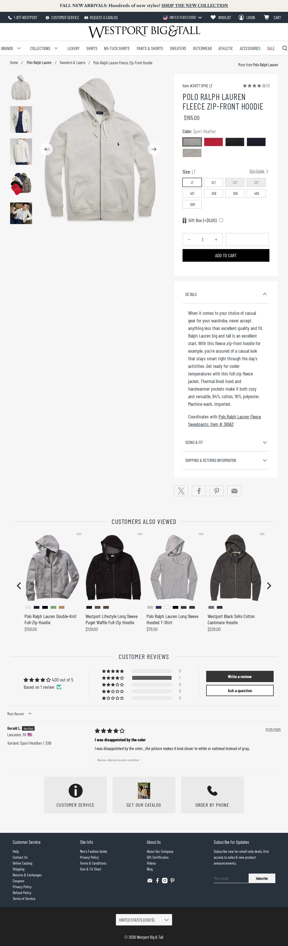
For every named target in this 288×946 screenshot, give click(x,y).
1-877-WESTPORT (25, 17)
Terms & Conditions (93, 863)
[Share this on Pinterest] (217, 490)
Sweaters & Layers (72, 63)
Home (14, 63)
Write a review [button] (240, 676)
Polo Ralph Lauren (38, 63)
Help (16, 851)
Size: (224, 171)
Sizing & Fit (194, 442)
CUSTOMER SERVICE (64, 17)
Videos (151, 863)
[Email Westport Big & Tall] (150, 881)
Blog (150, 869)
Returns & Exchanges (27, 874)
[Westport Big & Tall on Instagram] (165, 881)
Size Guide (257, 171)
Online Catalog (22, 863)
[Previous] (46, 149)
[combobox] (182, 17)
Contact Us (20, 857)
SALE (271, 48)
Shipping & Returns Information (210, 460)
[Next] (154, 149)
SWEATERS (178, 48)
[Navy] (256, 142)
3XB (235, 193)
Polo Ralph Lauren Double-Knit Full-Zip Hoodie (50, 619)
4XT (192, 193)
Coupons (18, 880)
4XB (256, 193)
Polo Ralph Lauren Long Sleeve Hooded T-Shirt (172, 619)
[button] (254, 85)
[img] (110, 731)
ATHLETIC (226, 48)
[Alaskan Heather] (192, 153)
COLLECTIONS (40, 48)
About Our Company (160, 851)
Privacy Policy (22, 886)
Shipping (18, 869)
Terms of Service (24, 898)
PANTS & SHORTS (150, 48)
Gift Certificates (157, 857)
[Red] (213, 142)
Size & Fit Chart (90, 869)
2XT (235, 182)
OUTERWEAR (202, 48)
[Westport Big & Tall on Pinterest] (172, 881)
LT (192, 182)
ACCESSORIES (250, 48)
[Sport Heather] (192, 142)
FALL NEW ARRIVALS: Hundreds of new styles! (144, 5)
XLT (214, 182)
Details (191, 294)
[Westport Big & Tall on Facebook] (157, 881)
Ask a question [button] (240, 690)
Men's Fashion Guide (93, 851)
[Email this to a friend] (234, 490)
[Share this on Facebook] (199, 490)
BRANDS (7, 48)
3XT (256, 182)
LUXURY (74, 48)
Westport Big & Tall (150, 937)
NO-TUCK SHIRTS (117, 48)
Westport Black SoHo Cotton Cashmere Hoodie (231, 619)
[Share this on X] (181, 490)
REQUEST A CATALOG (104, 17)
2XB (214, 193)
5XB (192, 204)
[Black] (234, 142)
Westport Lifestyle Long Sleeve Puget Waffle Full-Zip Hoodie (112, 619)
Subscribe (262, 878)
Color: (199, 131)
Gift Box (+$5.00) (202, 220)
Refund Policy (22, 892)
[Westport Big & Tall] (144, 32)
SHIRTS (91, 48)
